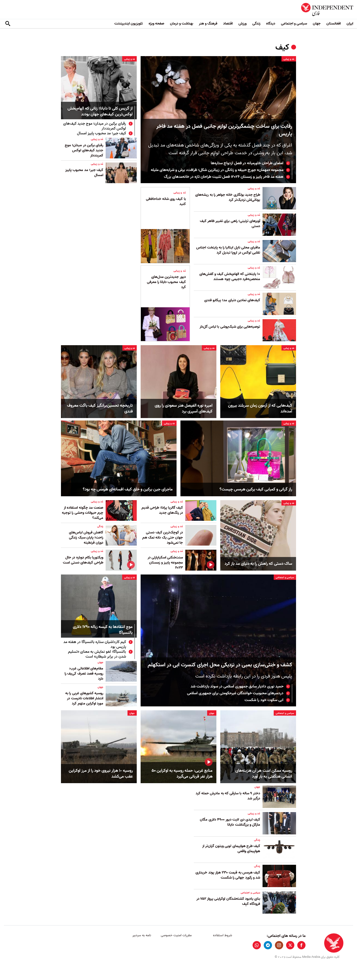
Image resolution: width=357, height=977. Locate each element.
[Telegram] (268, 945)
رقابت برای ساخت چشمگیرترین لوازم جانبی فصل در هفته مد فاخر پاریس (224, 130)
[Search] (8, 23)
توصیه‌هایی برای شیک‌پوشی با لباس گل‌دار (230, 327)
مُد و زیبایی (288, 59)
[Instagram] (279, 945)
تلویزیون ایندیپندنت (128, 23)
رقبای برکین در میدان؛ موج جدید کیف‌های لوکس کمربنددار (94, 126)
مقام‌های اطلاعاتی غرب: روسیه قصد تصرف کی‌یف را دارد (84, 674)
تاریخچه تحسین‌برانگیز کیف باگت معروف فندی (100, 408)
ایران (350, 23)
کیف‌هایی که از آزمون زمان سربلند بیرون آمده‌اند (260, 408)
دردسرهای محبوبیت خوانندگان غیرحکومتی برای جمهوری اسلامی (235, 693)
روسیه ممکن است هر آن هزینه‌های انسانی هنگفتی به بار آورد (263, 774)
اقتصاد (228, 23)
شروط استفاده (222, 935)
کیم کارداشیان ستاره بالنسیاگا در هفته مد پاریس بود (94, 644)
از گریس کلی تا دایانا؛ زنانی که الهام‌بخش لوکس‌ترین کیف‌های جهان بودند (100, 112)
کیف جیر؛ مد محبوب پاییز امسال (101, 133)
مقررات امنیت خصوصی (176, 935)
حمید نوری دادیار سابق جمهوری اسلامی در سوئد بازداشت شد (237, 686)
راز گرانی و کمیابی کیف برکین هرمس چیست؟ (256, 489)
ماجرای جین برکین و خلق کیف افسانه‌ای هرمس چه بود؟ (128, 489)
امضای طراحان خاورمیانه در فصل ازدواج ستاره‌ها (247, 163)
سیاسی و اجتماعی (294, 23)
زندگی (256, 23)
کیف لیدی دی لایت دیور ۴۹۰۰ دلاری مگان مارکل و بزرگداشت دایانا (230, 822)
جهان (317, 23)
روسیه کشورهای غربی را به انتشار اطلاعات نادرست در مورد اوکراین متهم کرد (84, 698)
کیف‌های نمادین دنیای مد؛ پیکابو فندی (232, 300)
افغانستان (333, 23)
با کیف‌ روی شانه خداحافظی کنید (166, 201)
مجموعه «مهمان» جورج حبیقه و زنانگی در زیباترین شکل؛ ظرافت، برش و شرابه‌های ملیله (217, 170)
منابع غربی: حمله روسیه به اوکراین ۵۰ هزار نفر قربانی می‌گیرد (182, 774)
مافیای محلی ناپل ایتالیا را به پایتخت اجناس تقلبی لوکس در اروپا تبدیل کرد (228, 250)
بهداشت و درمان (181, 23)
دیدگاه (270, 23)
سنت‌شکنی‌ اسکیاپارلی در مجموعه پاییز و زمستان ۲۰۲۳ (165, 563)
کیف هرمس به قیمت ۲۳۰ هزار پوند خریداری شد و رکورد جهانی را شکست (228, 875)
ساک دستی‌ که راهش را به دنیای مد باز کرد (258, 564)
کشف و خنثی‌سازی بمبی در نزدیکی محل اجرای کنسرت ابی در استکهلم (220, 665)
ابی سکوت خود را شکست (263, 700)
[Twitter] (290, 945)
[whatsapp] (257, 945)
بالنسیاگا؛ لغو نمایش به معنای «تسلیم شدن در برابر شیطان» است (97, 654)
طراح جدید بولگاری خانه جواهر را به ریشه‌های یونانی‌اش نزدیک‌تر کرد (227, 197)
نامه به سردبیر (141, 935)
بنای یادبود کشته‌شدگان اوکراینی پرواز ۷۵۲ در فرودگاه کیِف (228, 901)
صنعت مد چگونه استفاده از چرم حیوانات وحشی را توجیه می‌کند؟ (82, 513)
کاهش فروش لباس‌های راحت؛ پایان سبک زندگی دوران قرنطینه (86, 538)
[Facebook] (301, 945)
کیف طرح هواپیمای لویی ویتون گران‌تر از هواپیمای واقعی (231, 848)
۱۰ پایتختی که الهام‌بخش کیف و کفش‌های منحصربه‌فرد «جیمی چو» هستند (229, 276)
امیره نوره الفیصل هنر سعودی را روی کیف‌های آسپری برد (183, 408)
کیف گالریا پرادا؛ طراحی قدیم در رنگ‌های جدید (162, 510)
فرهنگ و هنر (208, 23)
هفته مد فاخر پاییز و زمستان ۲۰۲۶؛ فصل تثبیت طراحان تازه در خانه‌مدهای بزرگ (223, 176)
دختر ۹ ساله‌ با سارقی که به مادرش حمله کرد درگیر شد (228, 795)
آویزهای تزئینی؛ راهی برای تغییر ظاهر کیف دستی (230, 223)
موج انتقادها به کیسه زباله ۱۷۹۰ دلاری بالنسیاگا (103, 630)
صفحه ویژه (156, 23)
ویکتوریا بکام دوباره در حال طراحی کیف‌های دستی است (83, 560)
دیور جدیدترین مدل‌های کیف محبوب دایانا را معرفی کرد (166, 282)
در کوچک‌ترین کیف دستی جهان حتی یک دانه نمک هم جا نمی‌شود (162, 538)
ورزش (242, 23)
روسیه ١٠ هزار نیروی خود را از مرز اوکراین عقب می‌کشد (101, 774)
